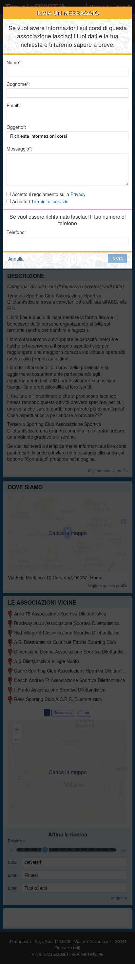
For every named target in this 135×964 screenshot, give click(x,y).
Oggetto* (16, 127)
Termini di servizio (49, 201)
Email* (13, 105)
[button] (117, 258)
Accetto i (39, 201)
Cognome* (18, 84)
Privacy (78, 194)
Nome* (14, 62)
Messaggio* (19, 148)
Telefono (16, 232)
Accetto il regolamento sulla (48, 194)
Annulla (16, 258)
